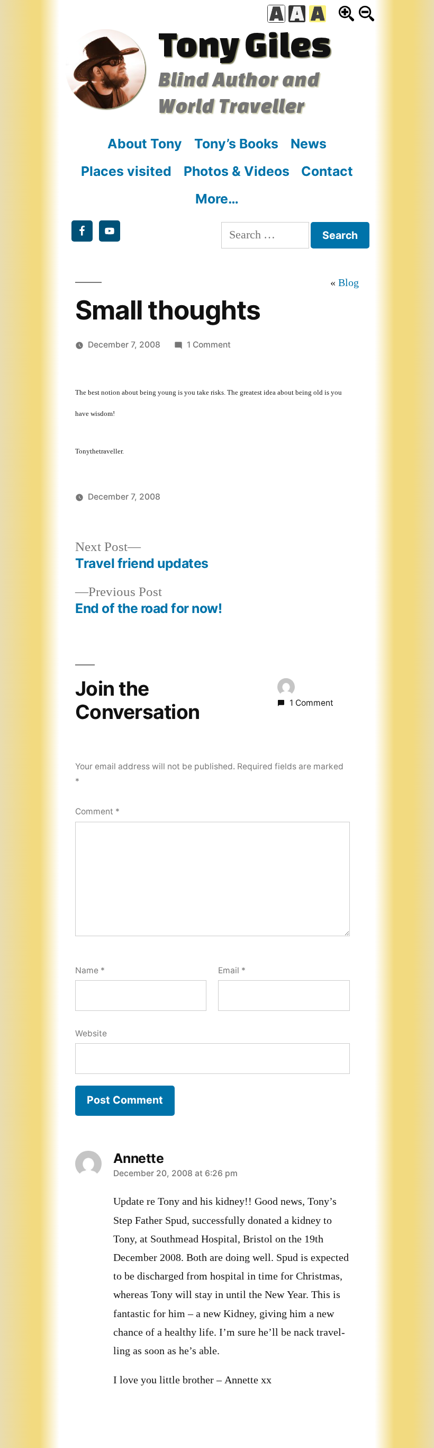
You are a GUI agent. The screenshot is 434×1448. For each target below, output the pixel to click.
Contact (327, 171)
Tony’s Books (236, 144)
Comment (97, 811)
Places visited (126, 171)
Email (232, 970)
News (309, 144)
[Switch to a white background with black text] (276, 14)
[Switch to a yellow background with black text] (318, 14)
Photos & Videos (237, 171)
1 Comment (209, 345)
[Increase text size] (346, 13)
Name (90, 970)
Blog (348, 283)
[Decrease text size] (366, 13)
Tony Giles (244, 44)
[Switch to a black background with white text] (297, 14)
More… (217, 199)
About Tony (144, 144)
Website (91, 1033)
